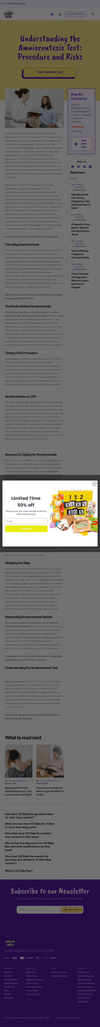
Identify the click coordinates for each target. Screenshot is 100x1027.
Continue (26, 528)
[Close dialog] (94, 484)
